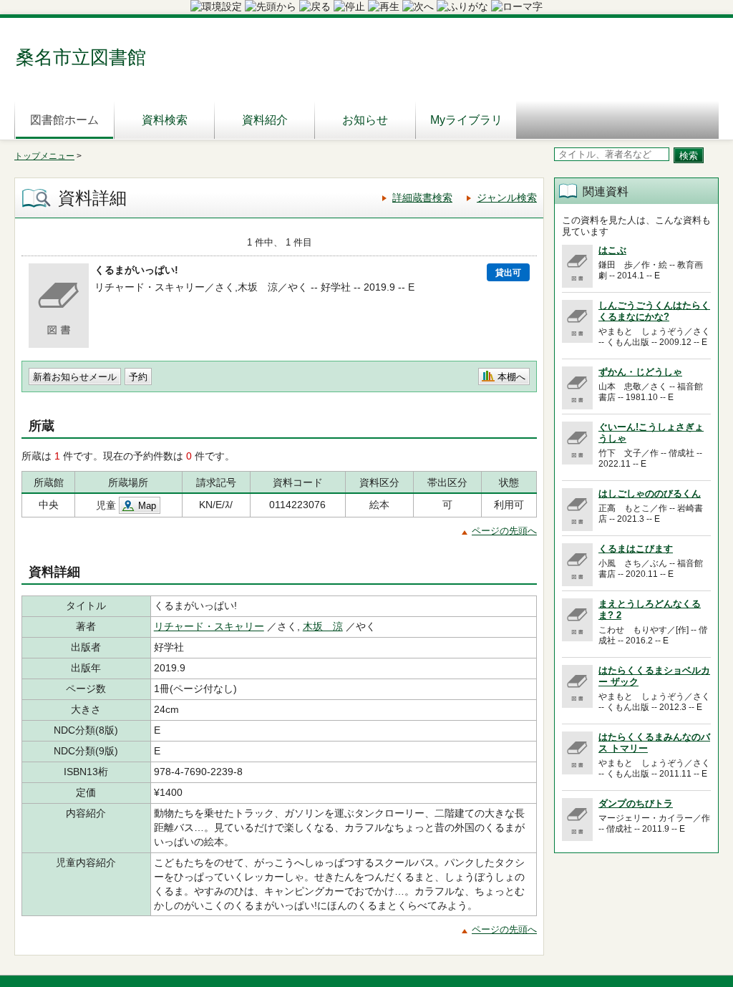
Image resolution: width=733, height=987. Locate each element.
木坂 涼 (323, 626)
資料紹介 (265, 120)
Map (147, 505)
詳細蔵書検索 (422, 197)
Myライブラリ (466, 120)
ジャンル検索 (507, 197)
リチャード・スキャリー (209, 626)
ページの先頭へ (504, 530)
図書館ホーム (64, 120)
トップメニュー (44, 156)
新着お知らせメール (75, 376)
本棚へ (511, 376)
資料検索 (165, 120)
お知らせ (365, 120)
